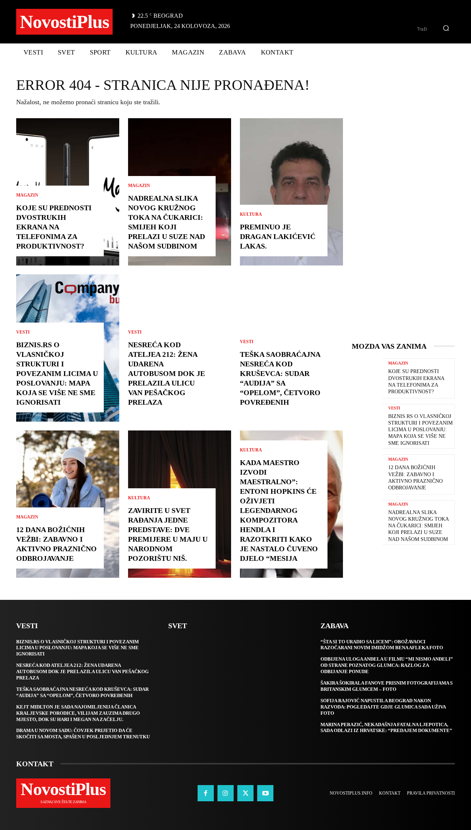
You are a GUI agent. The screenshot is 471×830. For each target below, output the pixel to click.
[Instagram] (225, 793)
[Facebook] (206, 793)
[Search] (446, 29)
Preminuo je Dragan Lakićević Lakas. (277, 236)
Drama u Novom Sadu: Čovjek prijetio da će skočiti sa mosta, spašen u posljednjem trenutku (83, 733)
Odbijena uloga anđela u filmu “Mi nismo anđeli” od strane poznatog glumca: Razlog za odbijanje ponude (387, 665)
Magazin (27, 195)
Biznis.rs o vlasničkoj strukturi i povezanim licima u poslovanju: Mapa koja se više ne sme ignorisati (57, 373)
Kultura (139, 498)
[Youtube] (265, 793)
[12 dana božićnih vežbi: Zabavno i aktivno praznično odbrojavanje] (67, 504)
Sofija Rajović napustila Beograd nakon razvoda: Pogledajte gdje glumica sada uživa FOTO (383, 707)
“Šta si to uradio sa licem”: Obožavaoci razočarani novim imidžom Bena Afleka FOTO (382, 645)
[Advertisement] (407, 228)
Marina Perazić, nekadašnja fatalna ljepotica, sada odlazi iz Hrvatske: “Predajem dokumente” (386, 728)
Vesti (23, 332)
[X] (245, 793)
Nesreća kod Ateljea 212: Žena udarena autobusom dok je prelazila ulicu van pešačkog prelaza (166, 373)
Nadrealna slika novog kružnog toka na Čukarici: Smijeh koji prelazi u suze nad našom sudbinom (418, 526)
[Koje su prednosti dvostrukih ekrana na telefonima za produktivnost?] (367, 378)
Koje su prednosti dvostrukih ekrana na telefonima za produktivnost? (54, 227)
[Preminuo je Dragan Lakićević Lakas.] (291, 191)
